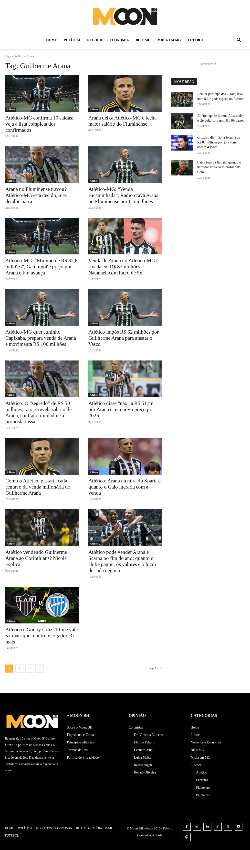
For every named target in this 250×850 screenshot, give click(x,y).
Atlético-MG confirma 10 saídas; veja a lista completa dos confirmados (39, 124)
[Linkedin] (207, 827)
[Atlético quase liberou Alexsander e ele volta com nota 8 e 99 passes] (182, 121)
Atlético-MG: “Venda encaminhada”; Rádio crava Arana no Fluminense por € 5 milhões (123, 195)
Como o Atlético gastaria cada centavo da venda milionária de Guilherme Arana (37, 487)
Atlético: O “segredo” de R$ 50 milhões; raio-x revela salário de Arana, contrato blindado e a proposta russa (38, 412)
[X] (228, 827)
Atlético (11, 109)
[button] (239, 41)
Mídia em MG (169, 40)
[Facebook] (187, 827)
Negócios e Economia (108, 40)
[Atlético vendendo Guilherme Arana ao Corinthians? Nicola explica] (42, 527)
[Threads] (187, 837)
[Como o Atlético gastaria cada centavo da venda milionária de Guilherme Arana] (42, 456)
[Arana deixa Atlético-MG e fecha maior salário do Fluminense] (125, 93)
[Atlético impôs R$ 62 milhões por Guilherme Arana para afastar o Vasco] (125, 307)
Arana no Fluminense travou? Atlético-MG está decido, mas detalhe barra (36, 195)
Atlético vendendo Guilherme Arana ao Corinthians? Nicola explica (36, 558)
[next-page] (39, 669)
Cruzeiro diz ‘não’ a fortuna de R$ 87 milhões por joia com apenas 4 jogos (218, 142)
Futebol (196, 40)
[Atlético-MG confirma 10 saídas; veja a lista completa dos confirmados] (42, 93)
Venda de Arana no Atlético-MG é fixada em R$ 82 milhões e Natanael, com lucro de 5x (123, 267)
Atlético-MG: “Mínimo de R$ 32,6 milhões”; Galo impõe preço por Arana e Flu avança (41, 267)
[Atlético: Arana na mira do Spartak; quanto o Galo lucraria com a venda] (125, 456)
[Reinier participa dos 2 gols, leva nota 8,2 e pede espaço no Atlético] (182, 99)
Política (72, 40)
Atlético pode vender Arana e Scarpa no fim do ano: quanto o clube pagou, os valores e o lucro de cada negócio (122, 561)
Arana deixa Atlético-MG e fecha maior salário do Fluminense (122, 121)
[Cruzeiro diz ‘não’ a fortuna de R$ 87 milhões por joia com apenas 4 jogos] (182, 143)
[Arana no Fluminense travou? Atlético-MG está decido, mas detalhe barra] (42, 164)
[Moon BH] (125, 16)
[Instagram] (197, 827)
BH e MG (143, 40)
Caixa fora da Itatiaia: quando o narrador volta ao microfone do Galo (219, 167)
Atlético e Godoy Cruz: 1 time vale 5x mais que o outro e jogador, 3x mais (41, 636)
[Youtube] (239, 827)
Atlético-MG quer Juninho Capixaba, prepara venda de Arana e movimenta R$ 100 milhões (40, 338)
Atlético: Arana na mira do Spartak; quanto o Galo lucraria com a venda (125, 487)
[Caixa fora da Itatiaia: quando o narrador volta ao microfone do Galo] (182, 167)
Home (51, 40)
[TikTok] (218, 827)
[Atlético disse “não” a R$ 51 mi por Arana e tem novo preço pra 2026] (125, 378)
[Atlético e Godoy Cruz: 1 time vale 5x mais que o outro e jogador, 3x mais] (42, 605)
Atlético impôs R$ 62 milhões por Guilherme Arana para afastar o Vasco (123, 338)
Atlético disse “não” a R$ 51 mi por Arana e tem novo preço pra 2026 (121, 409)
